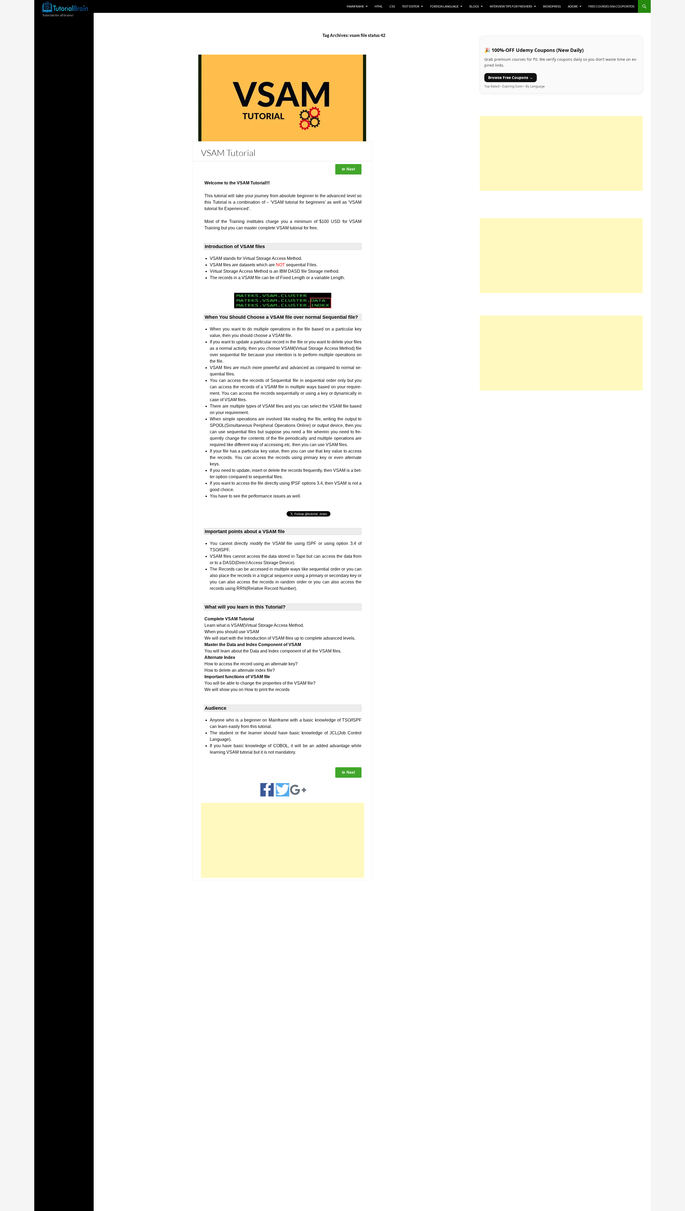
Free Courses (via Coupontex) (611, 6)
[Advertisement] (282, 840)
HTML (379, 6)
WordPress (552, 6)
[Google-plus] (298, 789)
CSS (392, 6)
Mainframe (355, 6)
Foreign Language (444, 6)
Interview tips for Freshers (511, 6)
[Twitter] (282, 789)
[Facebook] (267, 789)
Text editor (410, 6)
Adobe (573, 6)
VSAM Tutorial (228, 152)
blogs (474, 6)
